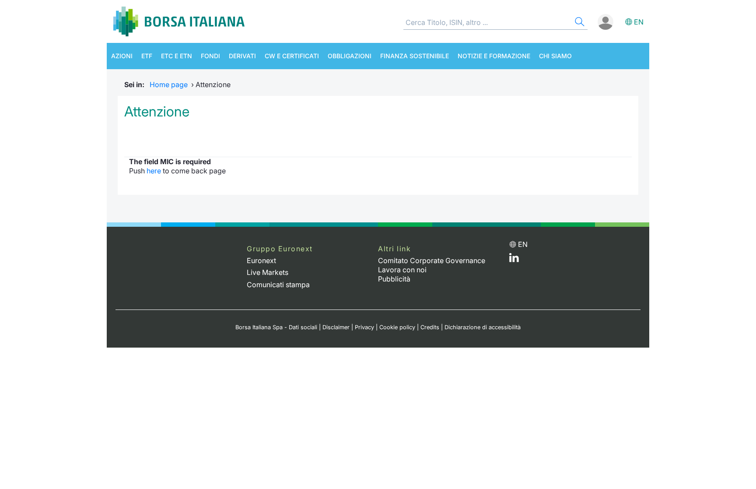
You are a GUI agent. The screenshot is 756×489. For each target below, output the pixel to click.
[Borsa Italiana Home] (179, 21)
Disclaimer (336, 327)
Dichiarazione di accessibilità (482, 327)
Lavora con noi (402, 269)
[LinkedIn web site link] (514, 259)
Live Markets (267, 272)
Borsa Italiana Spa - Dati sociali (276, 327)
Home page (169, 84)
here (154, 170)
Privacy (364, 327)
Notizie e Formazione (494, 56)
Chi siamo (555, 56)
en (639, 22)
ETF (146, 56)
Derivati (242, 56)
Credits (429, 327)
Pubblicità (394, 278)
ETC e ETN (176, 56)
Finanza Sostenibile (414, 56)
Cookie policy (397, 327)
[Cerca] (579, 23)
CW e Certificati (292, 56)
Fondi (210, 56)
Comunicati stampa (278, 284)
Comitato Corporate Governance (431, 260)
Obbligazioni (349, 56)
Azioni (122, 56)
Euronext (261, 260)
